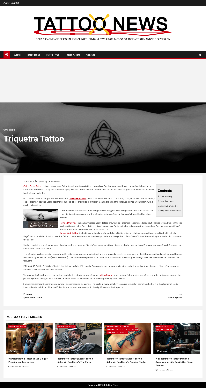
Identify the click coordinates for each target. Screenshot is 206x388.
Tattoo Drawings (68, 222)
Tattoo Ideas (33, 54)
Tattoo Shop (112, 332)
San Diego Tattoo (164, 329)
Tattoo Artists (72, 54)
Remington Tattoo (17, 326)
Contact (90, 54)
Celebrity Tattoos (115, 329)
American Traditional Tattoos (120, 326)
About (17, 54)
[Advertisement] (103, 81)
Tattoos (73, 366)
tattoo (29, 181)
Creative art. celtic (169, 205)
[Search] (200, 55)
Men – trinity (166, 196)
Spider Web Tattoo (69, 232)
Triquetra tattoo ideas (170, 210)
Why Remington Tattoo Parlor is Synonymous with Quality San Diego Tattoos (174, 362)
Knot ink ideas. (167, 201)
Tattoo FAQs (52, 54)
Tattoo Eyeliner (175, 296)
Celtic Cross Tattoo (32, 186)
